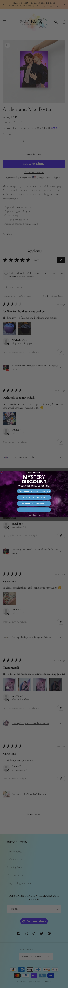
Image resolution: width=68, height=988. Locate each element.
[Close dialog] (1, 472)
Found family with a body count (34, 503)
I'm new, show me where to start (34, 510)
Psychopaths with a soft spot (34, 497)
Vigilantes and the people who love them (34, 491)
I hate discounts (34, 515)
